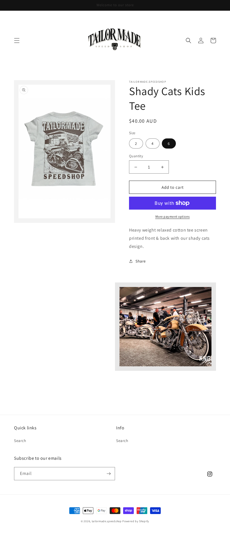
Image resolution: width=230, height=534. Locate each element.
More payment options (172, 216)
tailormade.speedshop (107, 521)
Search (20, 440)
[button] (17, 40)
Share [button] (140, 261)
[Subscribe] (108, 473)
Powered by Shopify (135, 521)
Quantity (136, 156)
